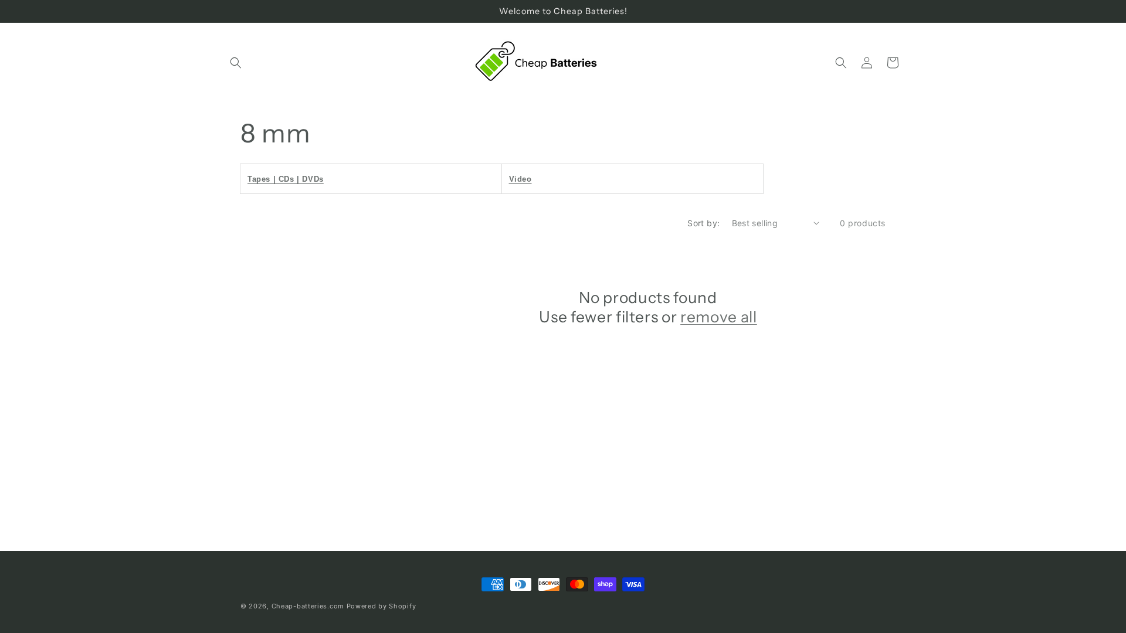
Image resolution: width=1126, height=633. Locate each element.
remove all (718, 316)
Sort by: (703, 223)
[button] (236, 63)
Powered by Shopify (381, 606)
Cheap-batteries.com (308, 606)
